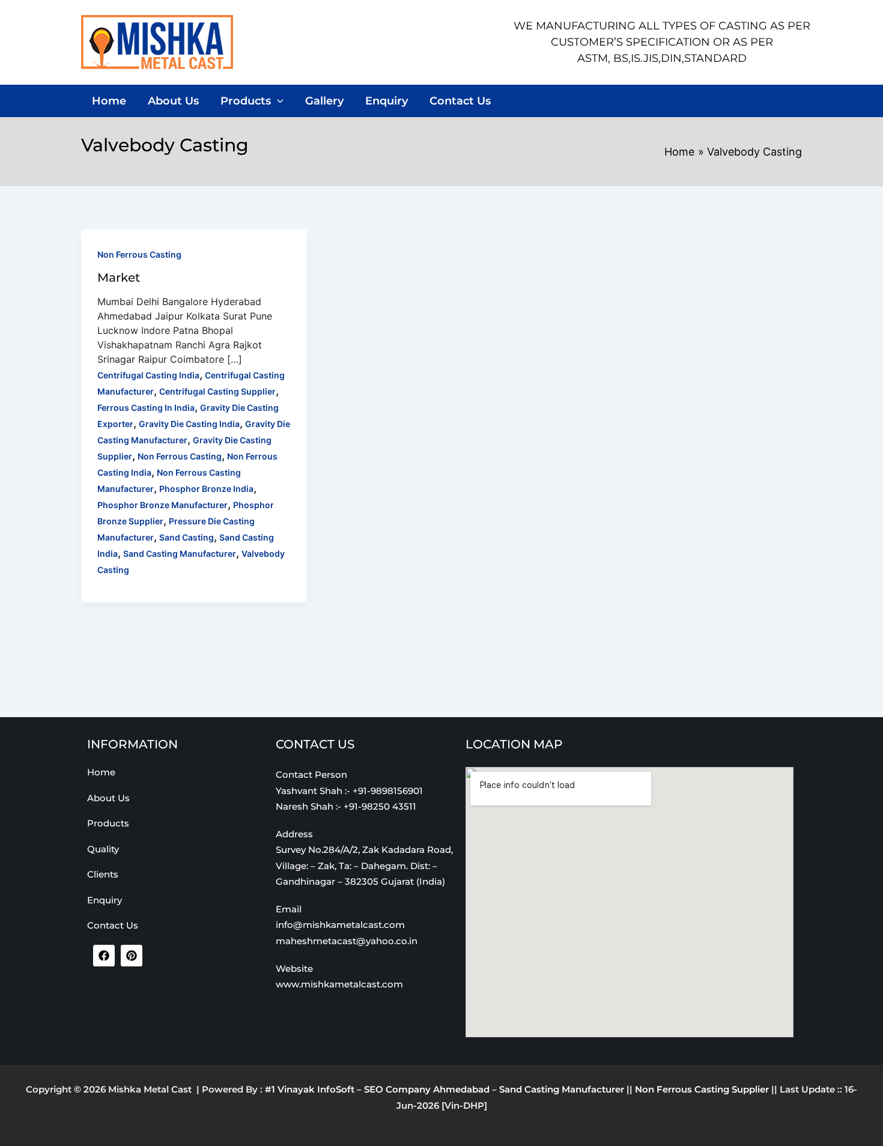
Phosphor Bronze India (206, 489)
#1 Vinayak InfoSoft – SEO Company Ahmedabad (377, 1089)
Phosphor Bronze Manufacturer (162, 505)
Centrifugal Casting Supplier (217, 391)
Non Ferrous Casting (139, 254)
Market (118, 277)
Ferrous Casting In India (146, 407)
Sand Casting (186, 537)
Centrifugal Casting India (148, 375)
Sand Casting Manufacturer (179, 553)
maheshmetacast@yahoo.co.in (346, 941)
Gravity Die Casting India (189, 424)
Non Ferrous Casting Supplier (702, 1089)
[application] (277, 101)
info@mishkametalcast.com (340, 924)
